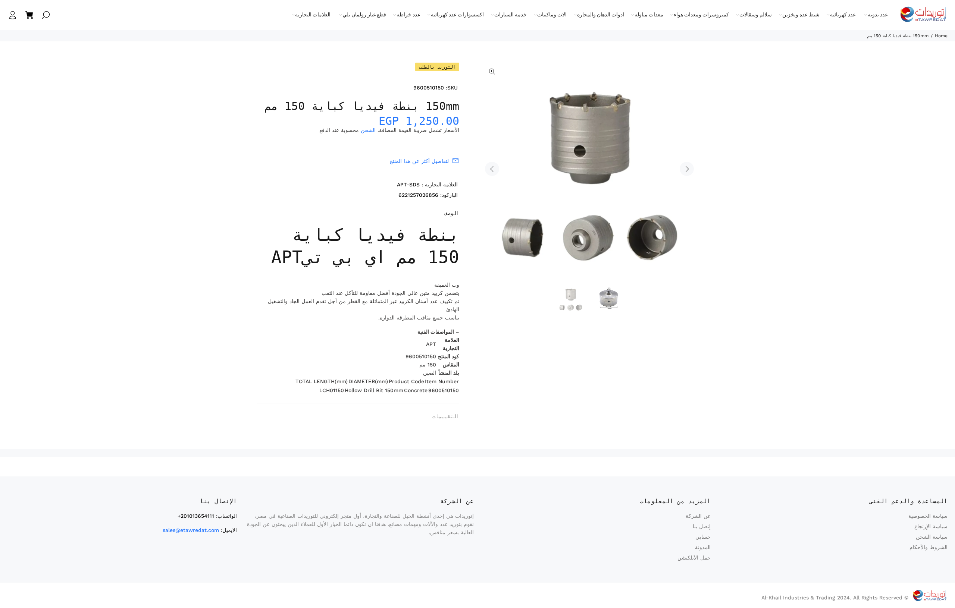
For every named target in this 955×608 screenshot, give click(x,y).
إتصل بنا (702, 526)
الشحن (368, 130)
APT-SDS (408, 185)
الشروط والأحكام (928, 547)
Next (687, 169)
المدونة (703, 547)
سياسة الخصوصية (928, 516)
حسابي (703, 537)
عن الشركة (698, 516)
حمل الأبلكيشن (694, 558)
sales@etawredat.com (191, 530)
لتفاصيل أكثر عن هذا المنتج (419, 161)
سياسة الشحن (932, 537)
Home (941, 35)
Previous (492, 169)
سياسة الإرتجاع (931, 526)
